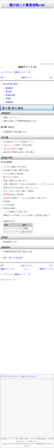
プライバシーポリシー (10, 376)
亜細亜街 (9, 88)
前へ (2, 78)
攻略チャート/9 (7, 269)
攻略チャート (20, 72)
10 (29, 72)
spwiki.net (19, 443)
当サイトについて (29, 376)
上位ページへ (26, 265)
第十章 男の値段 (10, 84)
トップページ (6, 72)
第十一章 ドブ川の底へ (13, 258)
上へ (27, 269)
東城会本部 (10, 95)
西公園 (8, 92)
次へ (51, 78)
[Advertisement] (27, 36)
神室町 (8, 99)
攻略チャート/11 (46, 269)
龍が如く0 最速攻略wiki (27, 5)
